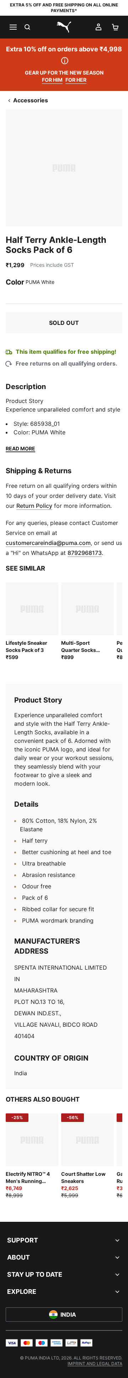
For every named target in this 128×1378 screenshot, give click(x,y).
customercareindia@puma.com (48, 542)
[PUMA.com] (64, 27)
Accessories (30, 100)
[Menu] (13, 27)
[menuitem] (95, 1363)
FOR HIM (52, 80)
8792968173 (85, 552)
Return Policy (34, 505)
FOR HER (75, 80)
